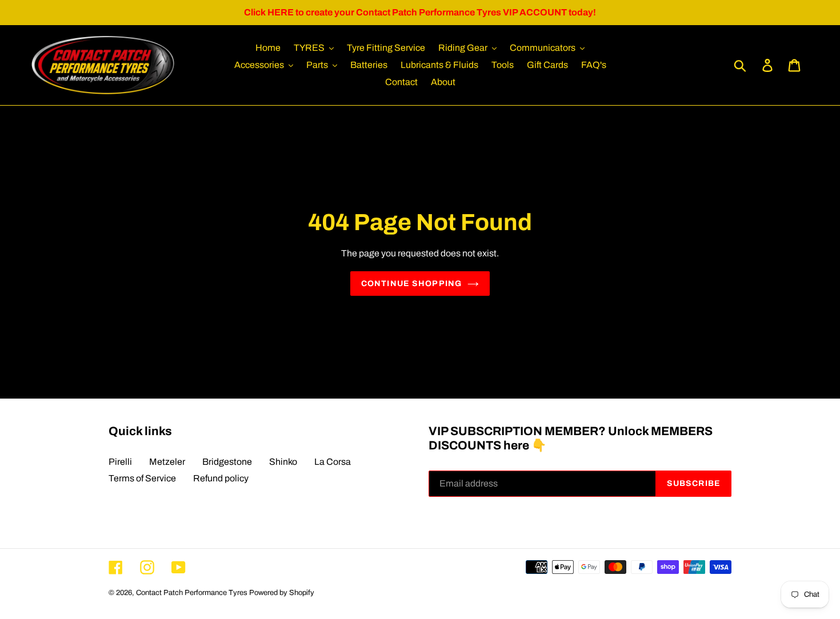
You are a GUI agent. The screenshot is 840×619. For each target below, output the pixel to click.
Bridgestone (227, 462)
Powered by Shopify (281, 593)
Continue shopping (411, 283)
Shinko (283, 462)
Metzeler (167, 462)
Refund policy (221, 478)
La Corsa (332, 462)
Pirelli (120, 462)
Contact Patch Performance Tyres (191, 593)
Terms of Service (142, 478)
